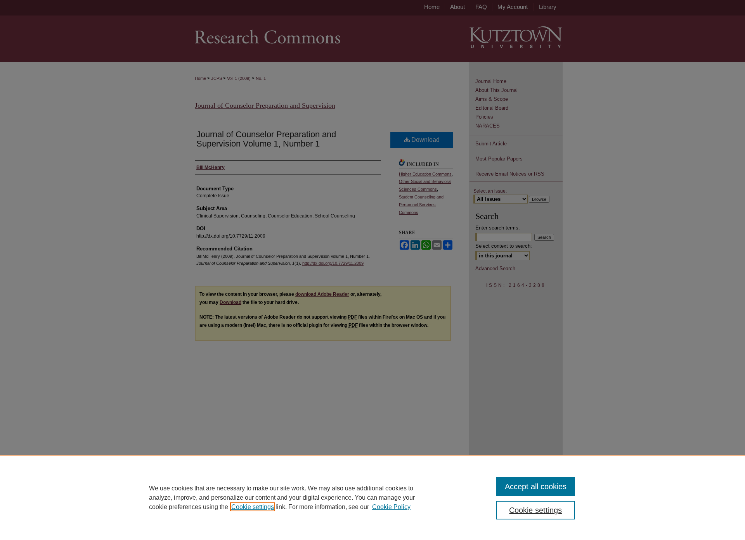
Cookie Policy (391, 507)
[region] (372, 497)
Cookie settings (252, 507)
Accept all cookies (536, 486)
